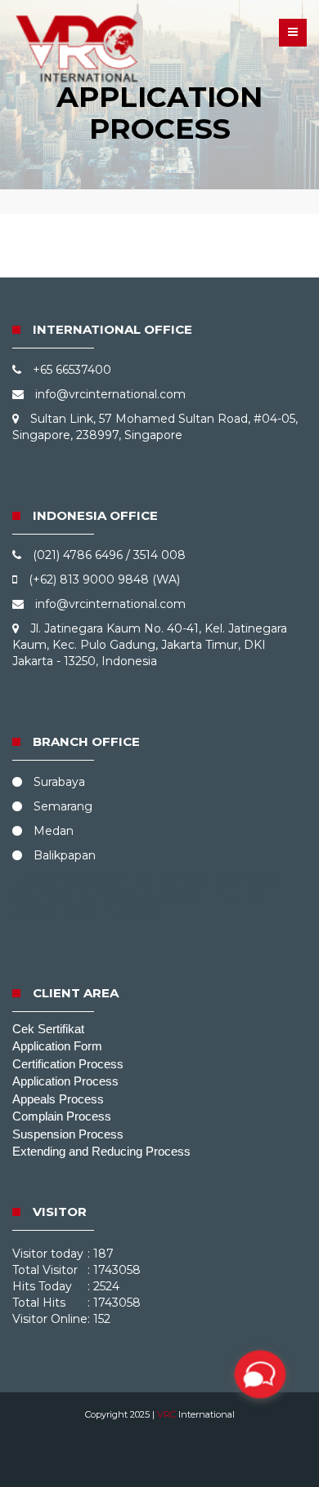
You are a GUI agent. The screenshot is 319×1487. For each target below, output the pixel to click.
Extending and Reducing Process (101, 1151)
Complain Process (61, 1116)
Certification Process (68, 1064)
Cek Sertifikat (48, 1029)
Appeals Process (58, 1099)
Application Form (57, 1046)
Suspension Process (68, 1134)
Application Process (65, 1081)
